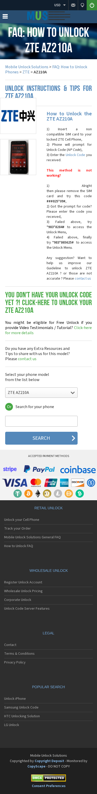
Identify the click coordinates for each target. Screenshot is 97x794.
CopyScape (36, 766)
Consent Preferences (48, 786)
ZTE (26, 72)
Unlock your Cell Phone (21, 519)
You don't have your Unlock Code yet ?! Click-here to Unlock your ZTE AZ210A (48, 303)
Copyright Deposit (49, 761)
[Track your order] (82, 5)
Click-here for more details (48, 328)
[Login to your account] (92, 5)
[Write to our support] (73, 5)
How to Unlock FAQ (18, 546)
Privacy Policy (15, 662)
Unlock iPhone (15, 698)
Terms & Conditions (19, 653)
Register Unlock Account (23, 582)
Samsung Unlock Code (21, 707)
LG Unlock (11, 725)
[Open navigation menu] (5, 17)
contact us (83, 278)
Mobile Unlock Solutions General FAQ (32, 537)
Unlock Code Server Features (27, 608)
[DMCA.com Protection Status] (48, 778)
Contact (10, 645)
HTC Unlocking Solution (22, 716)
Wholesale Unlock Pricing (23, 591)
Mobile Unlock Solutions (26, 67)
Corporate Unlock (17, 599)
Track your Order (17, 528)
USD (57, 5)
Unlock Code (75, 155)
